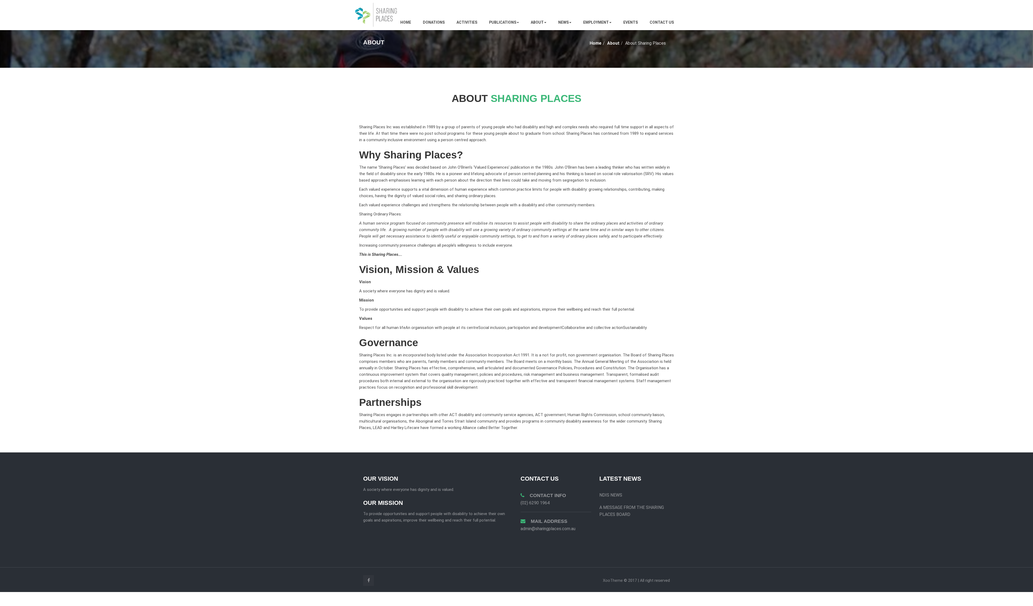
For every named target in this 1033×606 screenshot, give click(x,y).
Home (405, 22)
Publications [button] (502, 22)
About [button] (537, 22)
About (613, 43)
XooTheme (613, 580)
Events (630, 22)
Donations (434, 22)
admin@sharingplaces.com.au (548, 528)
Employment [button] (596, 22)
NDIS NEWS (610, 495)
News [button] (563, 22)
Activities (467, 22)
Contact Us (662, 22)
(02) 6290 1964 (535, 502)
